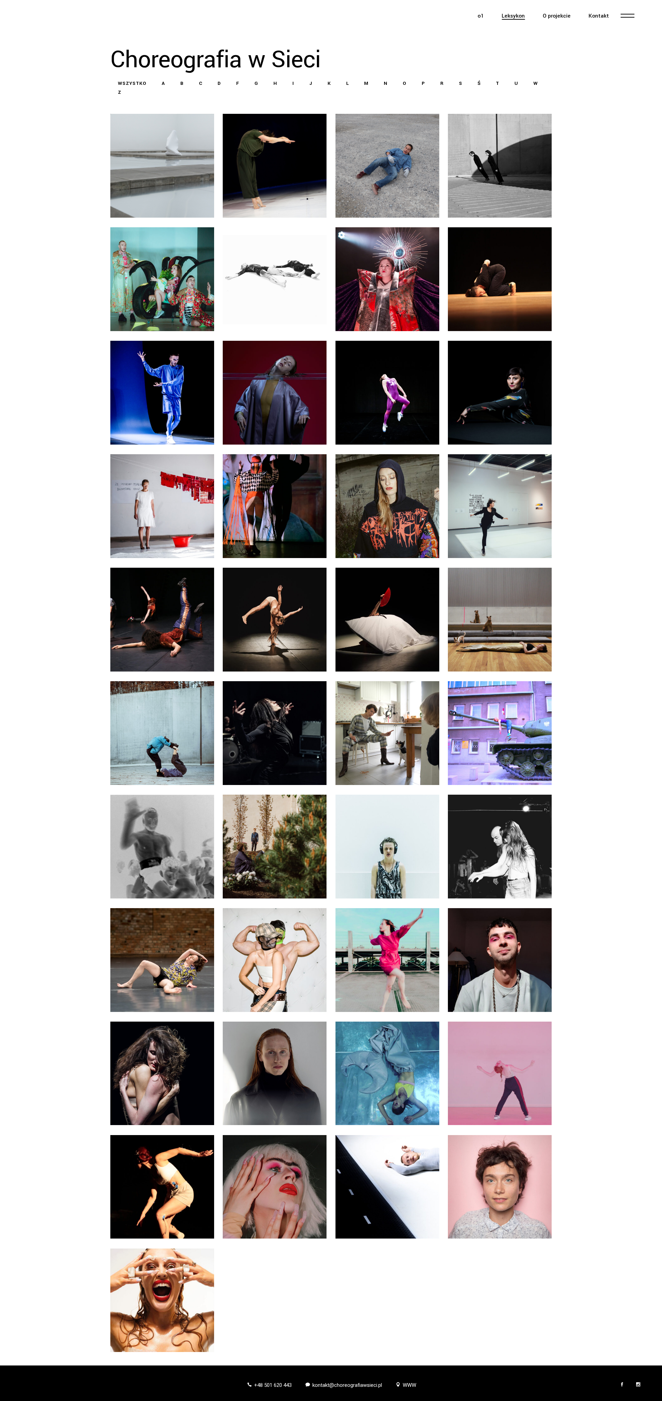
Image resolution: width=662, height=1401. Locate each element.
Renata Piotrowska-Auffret (387, 731)
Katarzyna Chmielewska (274, 164)
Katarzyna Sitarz (387, 845)
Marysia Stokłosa (162, 958)
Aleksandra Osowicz (500, 618)
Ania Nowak (499, 504)
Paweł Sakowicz (162, 845)
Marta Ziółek (162, 1299)
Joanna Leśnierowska (500, 391)
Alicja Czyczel (387, 164)
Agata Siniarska (274, 845)
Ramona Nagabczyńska (387, 504)
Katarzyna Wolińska (499, 1072)
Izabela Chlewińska (162, 164)
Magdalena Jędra (500, 278)
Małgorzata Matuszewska (387, 618)
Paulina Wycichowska (162, 1185)
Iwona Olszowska (274, 618)
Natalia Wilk (387, 1072)
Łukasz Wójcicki (387, 1185)
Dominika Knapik (387, 391)
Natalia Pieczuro (274, 731)
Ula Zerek (500, 1185)
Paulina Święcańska (162, 1072)
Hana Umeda (387, 278)
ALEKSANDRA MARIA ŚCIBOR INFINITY (387, 958)
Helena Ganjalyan (499, 164)
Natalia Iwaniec (274, 278)
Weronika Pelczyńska (162, 731)
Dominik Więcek (275, 1072)
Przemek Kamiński (162, 391)
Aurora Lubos (162, 504)
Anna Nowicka (162, 618)
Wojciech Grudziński (162, 278)
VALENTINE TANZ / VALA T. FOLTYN (499, 958)
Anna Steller (500, 845)
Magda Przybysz (499, 731)
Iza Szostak (275, 958)
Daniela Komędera (275, 391)
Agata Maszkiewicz (274, 504)
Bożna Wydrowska (275, 1185)
